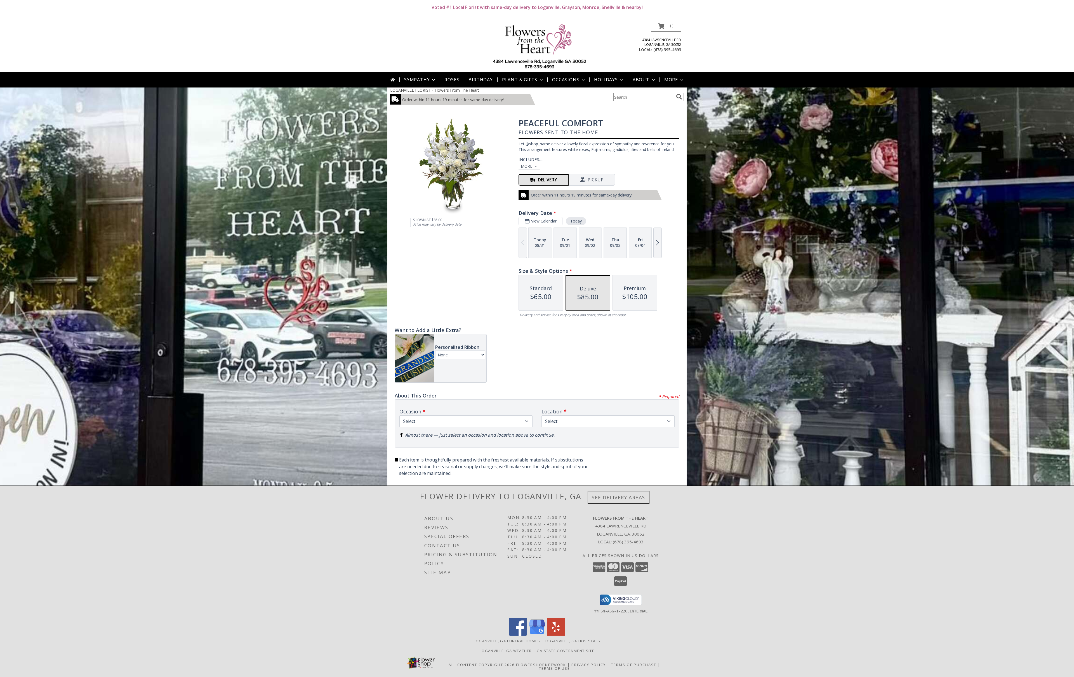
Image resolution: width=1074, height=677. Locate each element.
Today (576, 221)
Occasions (565, 80)
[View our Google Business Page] (537, 634)
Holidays (606, 80)
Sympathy (417, 80)
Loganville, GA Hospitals (572, 640)
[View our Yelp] (556, 634)
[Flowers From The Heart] (539, 46)
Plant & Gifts (519, 80)
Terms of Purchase (633, 664)
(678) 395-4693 (667, 49)
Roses (451, 80)
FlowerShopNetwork (541, 664)
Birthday (480, 80)
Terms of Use (554, 668)
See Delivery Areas (618, 497)
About (641, 80)
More (671, 80)
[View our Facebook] (518, 634)
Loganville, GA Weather (506, 650)
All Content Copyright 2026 (482, 664)
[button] (666, 26)
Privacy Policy (588, 664)
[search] (679, 97)
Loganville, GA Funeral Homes (507, 640)
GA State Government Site (565, 650)
